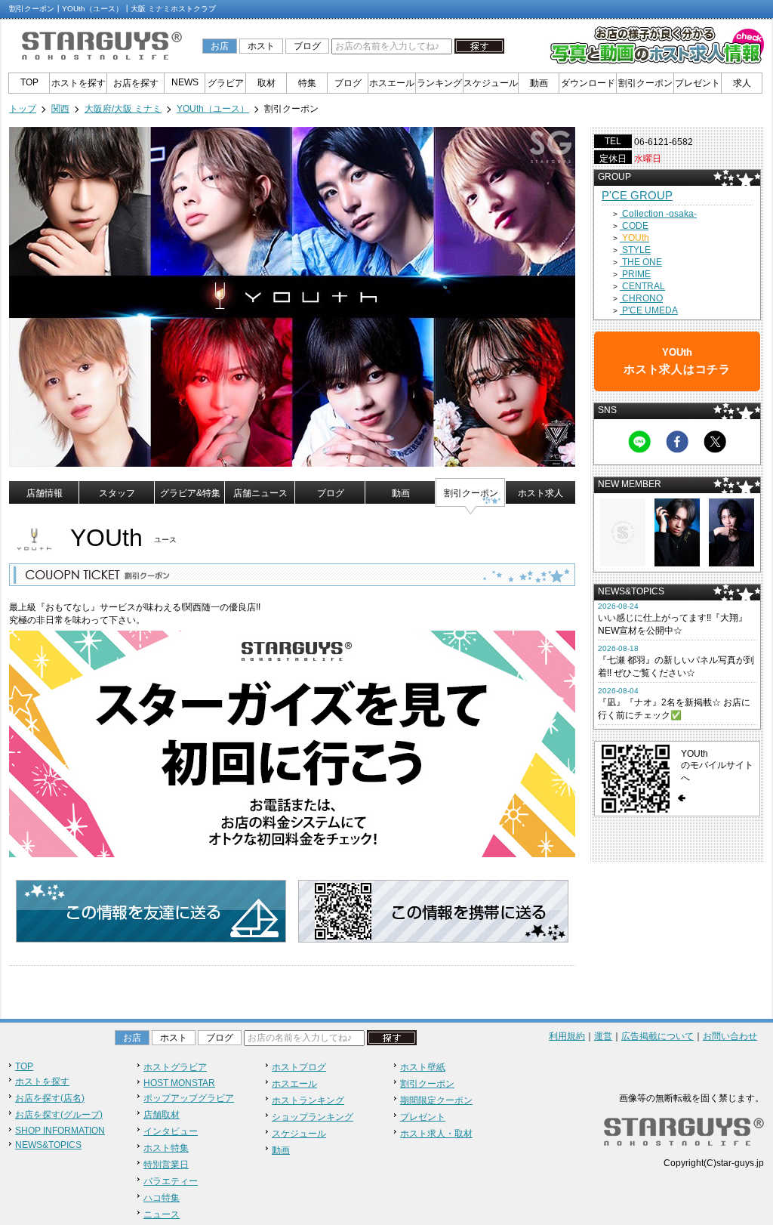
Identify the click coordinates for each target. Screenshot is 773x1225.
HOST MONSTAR (179, 1083)
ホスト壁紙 (422, 1067)
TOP (29, 82)
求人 (742, 83)
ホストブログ (299, 1067)
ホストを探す (78, 83)
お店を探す (136, 83)
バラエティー (170, 1181)
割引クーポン (645, 83)
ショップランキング (312, 1117)
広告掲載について (657, 1036)
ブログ (307, 46)
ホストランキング (308, 1100)
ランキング (439, 83)
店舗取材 (161, 1114)
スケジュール (490, 83)
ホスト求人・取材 (436, 1133)
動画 (539, 83)
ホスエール (391, 83)
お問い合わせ (730, 1036)
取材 (266, 83)
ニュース (161, 1214)
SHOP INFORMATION (60, 1130)
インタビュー (170, 1131)
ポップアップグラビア (188, 1098)
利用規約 (567, 1036)
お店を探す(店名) (50, 1098)
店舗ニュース (260, 493)
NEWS (185, 82)
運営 (603, 1036)
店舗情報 (44, 493)
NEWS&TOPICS (48, 1145)
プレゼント (697, 83)
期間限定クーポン (436, 1100)
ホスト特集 (166, 1148)
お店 (220, 46)
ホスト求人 (540, 493)
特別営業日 (166, 1164)
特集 (307, 83)
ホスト (261, 46)
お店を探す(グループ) (59, 1114)
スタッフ (117, 493)
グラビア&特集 (190, 493)
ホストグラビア (175, 1067)
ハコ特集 (161, 1198)
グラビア (226, 83)
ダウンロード (588, 83)
